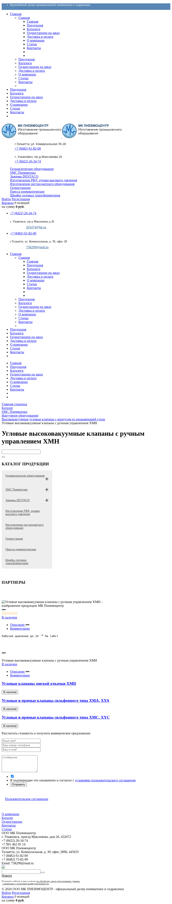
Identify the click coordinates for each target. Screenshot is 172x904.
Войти (6, 199)
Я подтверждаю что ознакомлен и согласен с (73, 780)
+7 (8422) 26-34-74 (28, 161)
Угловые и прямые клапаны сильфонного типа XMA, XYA (55, 700)
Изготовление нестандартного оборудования (42, 184)
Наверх (7, 875)
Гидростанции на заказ (26, 374)
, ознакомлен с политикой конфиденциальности (25, 883)
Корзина (8, 203)
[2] (6, 613)
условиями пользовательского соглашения (105, 780)
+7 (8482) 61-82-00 (28, 148)
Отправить (18, 784)
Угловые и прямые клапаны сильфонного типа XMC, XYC (56, 717)
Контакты (17, 389)
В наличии (9, 617)
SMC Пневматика (23, 172)
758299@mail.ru (37, 247)
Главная (15, 363)
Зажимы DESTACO (24, 176)
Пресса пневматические (27, 191)
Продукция (18, 367)
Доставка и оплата (23, 378)
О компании (19, 382)
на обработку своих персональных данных (58, 881)
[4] (12, 613)
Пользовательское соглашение (26, 799)
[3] (9, 613)
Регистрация (21, 199)
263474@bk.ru (36, 227)
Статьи (15, 385)
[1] (3, 613)
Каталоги (16, 370)
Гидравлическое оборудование (32, 169)
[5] (15, 613)
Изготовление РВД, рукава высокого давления (43, 180)
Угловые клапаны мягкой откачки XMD (39, 683)
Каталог (7, 818)
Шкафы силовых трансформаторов (35, 195)
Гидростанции (20, 188)
